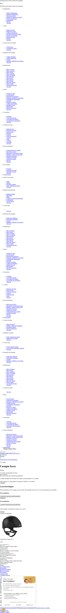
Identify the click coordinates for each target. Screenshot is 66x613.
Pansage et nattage (11, 102)
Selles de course (10, 30)
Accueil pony (6, 447)
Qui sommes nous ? (5, 566)
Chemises (8, 116)
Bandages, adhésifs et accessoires (14, 222)
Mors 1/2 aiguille (10, 75)
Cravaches (9, 142)
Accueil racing (7, 174)
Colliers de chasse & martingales (14, 198)
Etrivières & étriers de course (13, 34)
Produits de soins (10, 93)
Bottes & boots (10, 129)
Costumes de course (11, 48)
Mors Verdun (9, 72)
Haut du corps (10, 132)
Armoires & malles (11, 159)
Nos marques (3, 572)
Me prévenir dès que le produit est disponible (11, 476)
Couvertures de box (11, 118)
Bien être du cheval (11, 108)
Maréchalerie (9, 106)
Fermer (2, 511)
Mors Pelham (9, 81)
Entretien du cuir (10, 105)
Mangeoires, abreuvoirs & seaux (14, 153)
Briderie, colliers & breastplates (14, 325)
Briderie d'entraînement (12, 14)
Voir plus (3, 483)
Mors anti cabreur (10, 82)
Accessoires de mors (11, 85)
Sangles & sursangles (11, 35)
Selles (7, 181)
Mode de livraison (4, 571)
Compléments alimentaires (13, 99)
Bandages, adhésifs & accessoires (14, 61)
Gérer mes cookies (4, 612)
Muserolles (9, 195)
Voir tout (8, 23)
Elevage (8, 160)
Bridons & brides (10, 194)
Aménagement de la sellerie (13, 150)
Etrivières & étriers (11, 16)
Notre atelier (3, 568)
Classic (10, 448)
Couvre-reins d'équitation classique (15, 348)
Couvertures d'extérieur (12, 119)
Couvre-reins (9, 47)
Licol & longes (10, 95)
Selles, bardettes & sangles (13, 337)
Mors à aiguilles (10, 73)
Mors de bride (10, 84)
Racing (5, 448)
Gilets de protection (11, 136)
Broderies (8, 169)
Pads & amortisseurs (11, 18)
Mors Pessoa (9, 78)
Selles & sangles (10, 324)
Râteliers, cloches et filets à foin (14, 154)
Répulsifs (8, 101)
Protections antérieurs (11, 218)
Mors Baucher (10, 76)
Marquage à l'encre (11, 171)
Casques (8, 137)
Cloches (8, 59)
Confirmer (3, 498)
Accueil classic (7, 317)
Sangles (8, 183)
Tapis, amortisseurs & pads (13, 186)
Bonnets (8, 21)
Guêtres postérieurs (11, 58)
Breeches (8, 133)
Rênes (8, 197)
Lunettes (8, 135)
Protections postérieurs (12, 219)
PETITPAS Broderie (5, 569)
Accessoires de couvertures (13, 120)
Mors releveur (10, 79)
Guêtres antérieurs (11, 56)
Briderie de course (11, 31)
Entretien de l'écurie (11, 157)
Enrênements (9, 20)
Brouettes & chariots (11, 156)
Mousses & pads (10, 37)
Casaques (8, 140)
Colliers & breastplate (11, 33)
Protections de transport (12, 96)
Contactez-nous (4, 574)
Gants (7, 139)
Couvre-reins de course (12, 346)
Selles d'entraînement (11, 13)
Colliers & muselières (11, 103)
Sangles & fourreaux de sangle (14, 17)
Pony (14, 448)
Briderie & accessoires (12, 338)
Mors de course (10, 69)
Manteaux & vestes (11, 130)
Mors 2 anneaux (10, 71)
